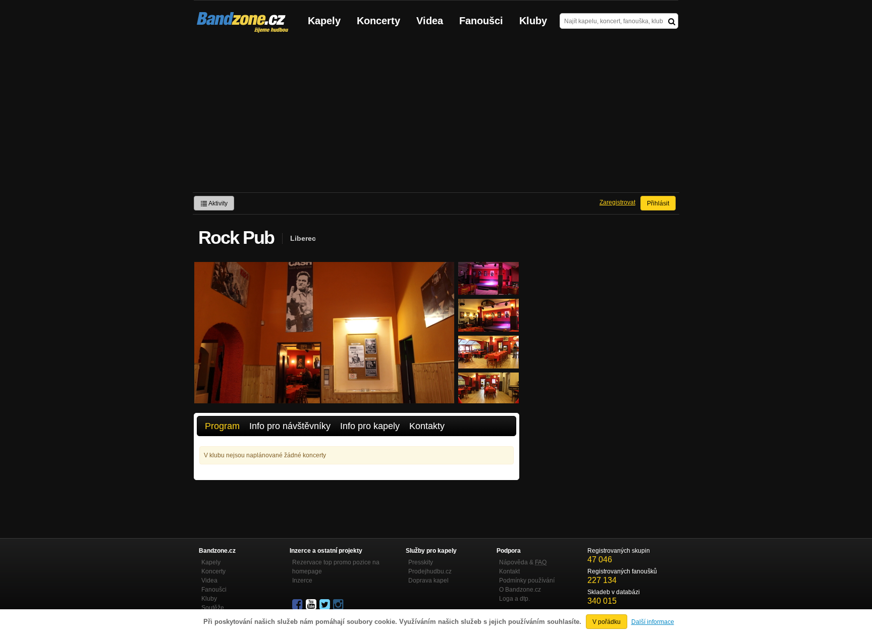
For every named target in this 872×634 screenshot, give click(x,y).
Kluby (533, 20)
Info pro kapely (370, 426)
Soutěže (212, 607)
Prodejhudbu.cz (430, 571)
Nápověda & (523, 562)
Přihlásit (658, 203)
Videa (429, 20)
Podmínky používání (527, 580)
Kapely (324, 20)
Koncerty (378, 20)
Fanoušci (481, 20)
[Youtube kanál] (312, 604)
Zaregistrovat (617, 202)
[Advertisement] (436, 116)
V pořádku (606, 621)
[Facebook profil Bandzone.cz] (298, 604)
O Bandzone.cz (520, 589)
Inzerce (302, 580)
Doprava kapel (428, 580)
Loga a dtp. (514, 598)
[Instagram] (339, 604)
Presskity (420, 562)
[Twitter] (325, 604)
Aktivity (217, 203)
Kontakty (427, 426)
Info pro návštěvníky (290, 426)
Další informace (652, 621)
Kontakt (509, 571)
